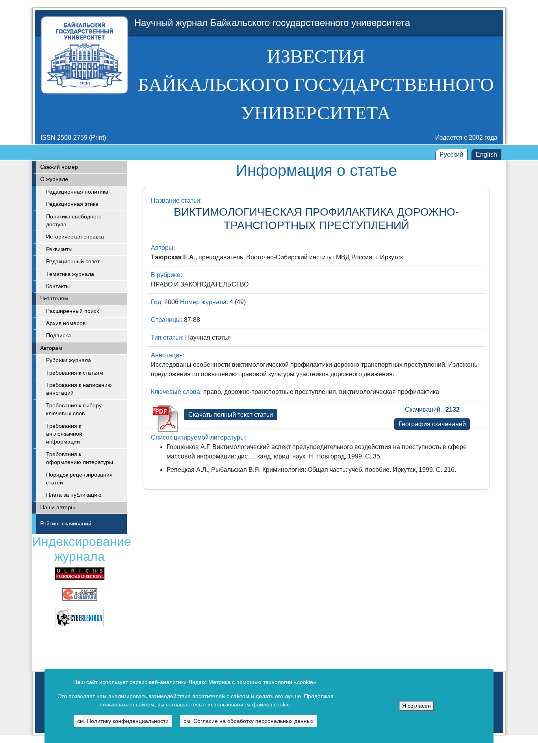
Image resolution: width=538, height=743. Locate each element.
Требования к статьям (74, 373)
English (486, 154)
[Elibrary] (79, 594)
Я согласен (416, 706)
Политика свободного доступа (74, 220)
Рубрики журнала (68, 360)
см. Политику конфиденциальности (123, 721)
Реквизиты (59, 249)
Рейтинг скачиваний (65, 524)
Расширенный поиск (72, 311)
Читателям (54, 298)
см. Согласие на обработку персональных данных (249, 721)
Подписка (58, 335)
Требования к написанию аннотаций (79, 389)
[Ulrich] (80, 573)
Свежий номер (59, 167)
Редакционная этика (72, 204)
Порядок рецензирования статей (79, 479)
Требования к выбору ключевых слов (74, 409)
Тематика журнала (70, 274)
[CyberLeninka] (80, 617)
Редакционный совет (73, 261)
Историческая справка (75, 237)
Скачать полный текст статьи (230, 414)
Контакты (58, 286)
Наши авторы (57, 507)
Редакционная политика (77, 192)
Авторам (51, 348)
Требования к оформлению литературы (79, 458)
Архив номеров (65, 323)
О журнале (54, 179)
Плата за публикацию (74, 495)
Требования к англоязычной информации (64, 434)
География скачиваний (432, 424)
